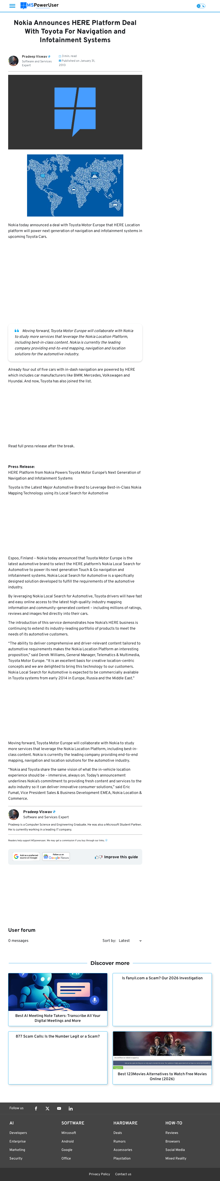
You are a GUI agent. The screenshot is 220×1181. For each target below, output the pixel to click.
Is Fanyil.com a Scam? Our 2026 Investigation (162, 978)
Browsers (172, 1141)
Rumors (119, 1141)
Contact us (123, 1174)
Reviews (171, 1133)
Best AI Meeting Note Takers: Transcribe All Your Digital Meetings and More (57, 1018)
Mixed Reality (175, 1158)
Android (67, 1141)
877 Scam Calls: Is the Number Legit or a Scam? (58, 1036)
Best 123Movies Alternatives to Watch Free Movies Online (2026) (162, 1077)
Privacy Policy (99, 1174)
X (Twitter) (47, 1108)
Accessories (122, 1150)
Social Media (175, 1150)
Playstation (122, 1158)
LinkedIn (71, 1108)
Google (66, 1150)
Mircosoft (68, 1133)
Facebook (36, 1108)
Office (66, 1158)
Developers (18, 1133)
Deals (117, 1133)
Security (15, 1158)
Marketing (17, 1150)
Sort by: (109, 940)
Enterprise (17, 1141)
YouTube (59, 1108)
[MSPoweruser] (39, 6)
